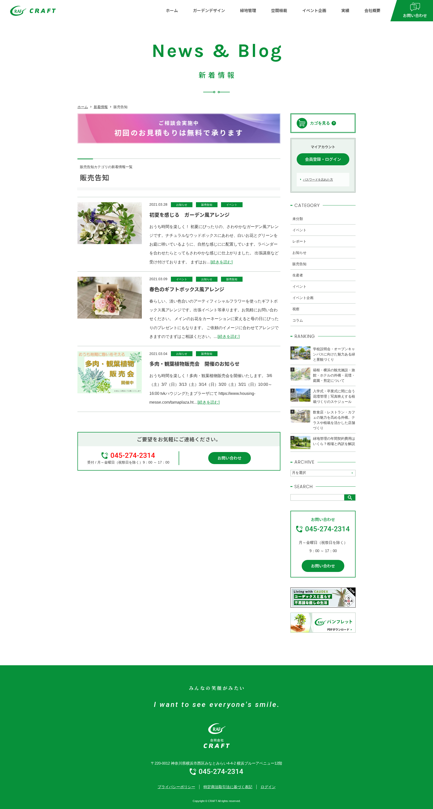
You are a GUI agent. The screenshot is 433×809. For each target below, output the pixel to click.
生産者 (297, 275)
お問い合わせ (230, 458)
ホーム (172, 10)
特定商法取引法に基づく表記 (227, 787)
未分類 (297, 219)
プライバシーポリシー (176, 787)
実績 (345, 10)
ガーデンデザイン (209, 10)
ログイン (268, 787)
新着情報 (101, 107)
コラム (297, 320)
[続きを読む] (221, 262)
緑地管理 (248, 10)
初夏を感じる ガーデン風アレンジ (189, 214)
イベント (231, 204)
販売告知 (206, 204)
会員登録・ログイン (323, 159)
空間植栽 (279, 10)
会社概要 (372, 10)
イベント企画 (314, 10)
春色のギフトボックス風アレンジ (186, 289)
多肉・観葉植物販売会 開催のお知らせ (194, 363)
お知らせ (181, 204)
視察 (295, 309)
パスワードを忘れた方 (318, 179)
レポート (299, 241)
